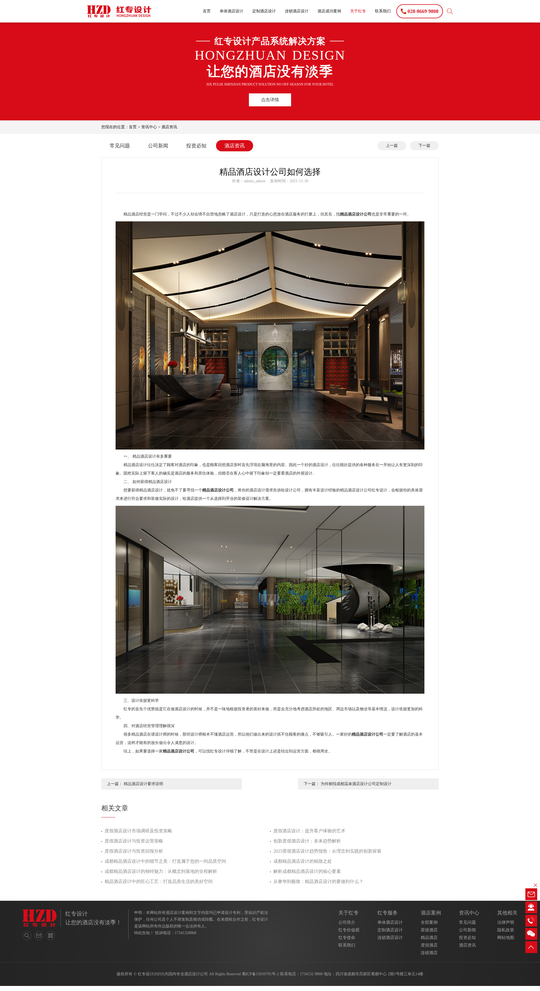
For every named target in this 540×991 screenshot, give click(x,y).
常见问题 (120, 146)
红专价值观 (348, 930)
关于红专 (358, 11)
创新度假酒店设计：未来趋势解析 (307, 841)
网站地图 (505, 937)
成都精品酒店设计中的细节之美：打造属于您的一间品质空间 (165, 861)
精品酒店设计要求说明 (143, 784)
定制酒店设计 (264, 11)
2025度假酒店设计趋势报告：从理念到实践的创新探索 (327, 851)
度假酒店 (429, 945)
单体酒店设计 (231, 11)
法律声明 (505, 922)
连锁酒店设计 (297, 11)
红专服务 (387, 913)
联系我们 (383, 11)
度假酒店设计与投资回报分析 (134, 851)
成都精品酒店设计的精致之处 (302, 861)
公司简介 (346, 922)
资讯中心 (149, 127)
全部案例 (429, 922)
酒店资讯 (169, 127)
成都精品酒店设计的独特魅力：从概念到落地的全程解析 (161, 871)
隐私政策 (505, 930)
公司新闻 (158, 146)
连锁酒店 (429, 952)
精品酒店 (429, 937)
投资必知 (196, 146)
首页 (207, 11)
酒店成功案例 (329, 11)
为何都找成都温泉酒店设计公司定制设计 (356, 784)
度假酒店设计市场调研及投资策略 (138, 830)
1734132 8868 (311, 974)
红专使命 (346, 937)
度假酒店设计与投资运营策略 (134, 841)
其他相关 (507, 913)
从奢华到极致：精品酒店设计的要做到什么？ (318, 881)
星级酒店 (429, 930)
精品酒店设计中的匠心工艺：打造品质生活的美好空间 (159, 881)
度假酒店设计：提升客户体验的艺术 (309, 830)
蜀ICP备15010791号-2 (260, 974)
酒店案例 (431, 913)
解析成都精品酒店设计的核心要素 (307, 871)
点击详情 (270, 99)
